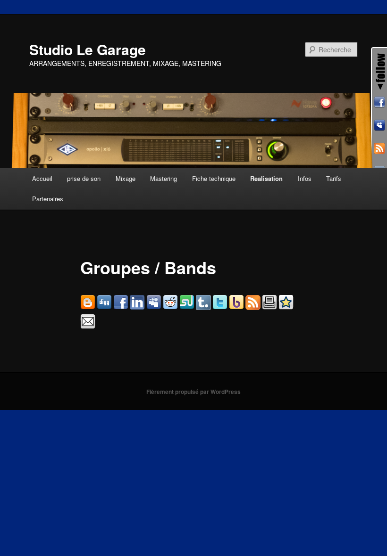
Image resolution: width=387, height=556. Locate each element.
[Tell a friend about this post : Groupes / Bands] (87, 326)
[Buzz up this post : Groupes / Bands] (236, 307)
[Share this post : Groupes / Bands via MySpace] (153, 307)
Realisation (266, 178)
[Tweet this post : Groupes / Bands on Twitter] (219, 307)
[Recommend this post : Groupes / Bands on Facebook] (120, 307)
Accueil (42, 178)
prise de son (84, 178)
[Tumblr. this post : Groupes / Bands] (203, 307)
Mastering (163, 178)
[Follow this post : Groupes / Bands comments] (253, 307)
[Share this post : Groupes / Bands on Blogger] (87, 307)
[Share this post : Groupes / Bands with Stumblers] (186, 307)
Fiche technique (214, 178)
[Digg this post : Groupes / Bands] (104, 307)
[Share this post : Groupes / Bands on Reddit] (170, 307)
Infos (304, 178)
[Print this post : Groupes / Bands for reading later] (269, 307)
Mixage (125, 178)
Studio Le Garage (87, 49)
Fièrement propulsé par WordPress (193, 391)
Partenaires (47, 198)
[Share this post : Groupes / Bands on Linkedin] (137, 307)
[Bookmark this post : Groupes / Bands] (286, 307)
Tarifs (333, 178)
